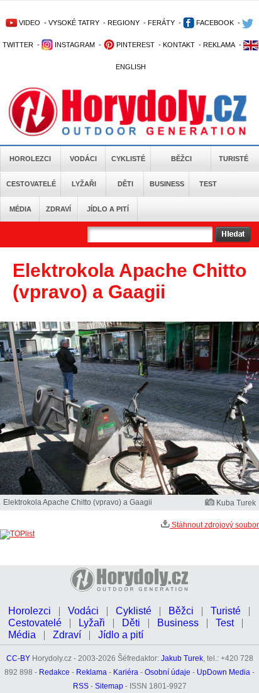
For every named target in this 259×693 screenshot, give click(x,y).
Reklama (91, 672)
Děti (125, 184)
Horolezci (30, 158)
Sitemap (109, 686)
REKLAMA (219, 44)
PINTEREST (134, 44)
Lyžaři (84, 184)
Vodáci (83, 158)
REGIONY (123, 22)
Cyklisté (128, 158)
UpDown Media (223, 672)
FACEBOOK (214, 22)
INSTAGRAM (74, 44)
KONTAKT (179, 44)
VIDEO (28, 22)
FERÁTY (161, 22)
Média (20, 209)
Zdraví (58, 209)
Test (208, 184)
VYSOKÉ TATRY (73, 22)
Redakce (54, 672)
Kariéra (125, 672)
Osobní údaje (167, 672)
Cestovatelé (31, 184)
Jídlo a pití (108, 209)
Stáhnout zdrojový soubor (214, 525)
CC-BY (18, 658)
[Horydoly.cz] (129, 112)
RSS (81, 686)
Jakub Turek (182, 658)
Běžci (181, 158)
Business (167, 184)
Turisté (233, 158)
